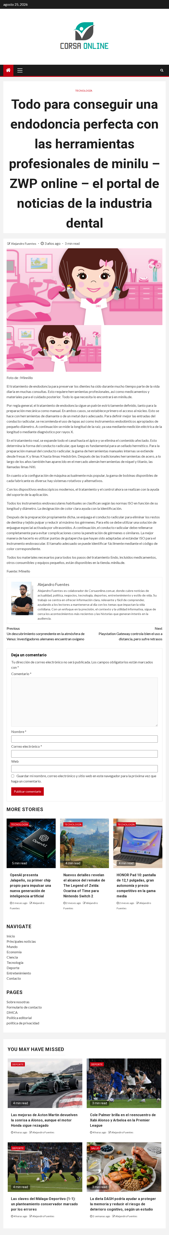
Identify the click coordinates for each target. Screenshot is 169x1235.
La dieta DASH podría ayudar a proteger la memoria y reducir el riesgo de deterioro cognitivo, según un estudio (123, 1204)
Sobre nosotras (18, 1002)
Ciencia (12, 957)
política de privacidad (23, 1023)
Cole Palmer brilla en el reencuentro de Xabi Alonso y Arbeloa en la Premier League (123, 1120)
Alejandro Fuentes (24, 243)
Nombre (18, 731)
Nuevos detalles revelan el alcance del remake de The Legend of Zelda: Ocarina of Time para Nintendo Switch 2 (84, 885)
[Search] (162, 70)
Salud (95, 1148)
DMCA (12, 1012)
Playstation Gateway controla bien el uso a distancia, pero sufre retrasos (130, 633)
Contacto (14, 978)
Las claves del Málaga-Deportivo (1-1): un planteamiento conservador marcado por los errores (44, 1204)
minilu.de (117, 562)
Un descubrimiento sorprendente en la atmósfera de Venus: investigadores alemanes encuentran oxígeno (45, 633)
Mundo (12, 946)
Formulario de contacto (24, 1007)
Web (15, 761)
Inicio (11, 936)
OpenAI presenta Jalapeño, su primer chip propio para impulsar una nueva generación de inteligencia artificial (30, 885)
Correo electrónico (26, 746)
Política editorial (19, 1018)
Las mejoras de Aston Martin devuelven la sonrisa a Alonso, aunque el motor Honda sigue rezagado (44, 1120)
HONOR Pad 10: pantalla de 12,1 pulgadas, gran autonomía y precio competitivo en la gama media (136, 885)
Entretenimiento (19, 973)
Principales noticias (21, 941)
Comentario (21, 674)
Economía (14, 952)
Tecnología (83, 90)
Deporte (13, 968)
